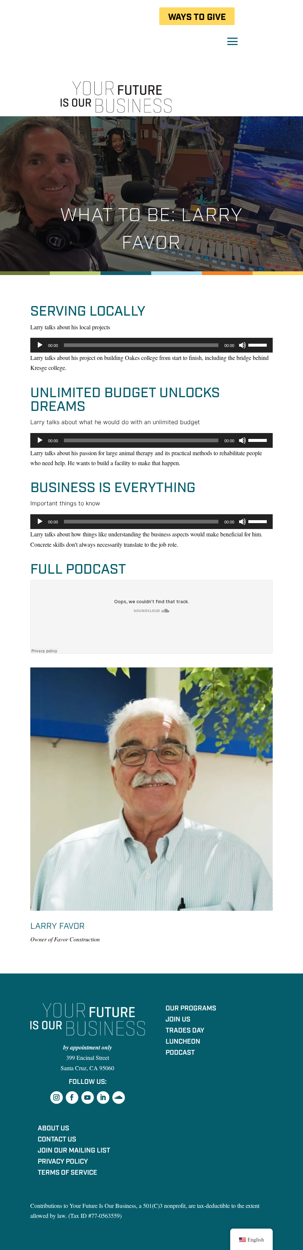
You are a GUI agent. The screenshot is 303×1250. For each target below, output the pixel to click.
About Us (53, 1129)
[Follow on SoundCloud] (118, 1097)
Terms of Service (67, 1173)
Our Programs (191, 1009)
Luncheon (183, 1042)
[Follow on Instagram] (56, 1097)
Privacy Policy (63, 1162)
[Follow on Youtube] (87, 1097)
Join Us (178, 1020)
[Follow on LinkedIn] (103, 1097)
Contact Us (57, 1140)
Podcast (180, 1053)
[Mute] (242, 345)
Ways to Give (197, 17)
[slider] (258, 344)
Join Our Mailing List (74, 1151)
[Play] (40, 345)
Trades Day (185, 1031)
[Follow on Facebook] (72, 1097)
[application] (151, 345)
